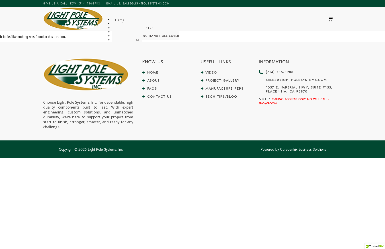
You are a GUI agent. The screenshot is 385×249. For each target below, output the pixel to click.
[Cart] (330, 19)
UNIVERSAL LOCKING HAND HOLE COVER (147, 36)
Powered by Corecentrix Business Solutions (293, 149)
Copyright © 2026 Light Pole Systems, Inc (91, 149)
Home (120, 20)
